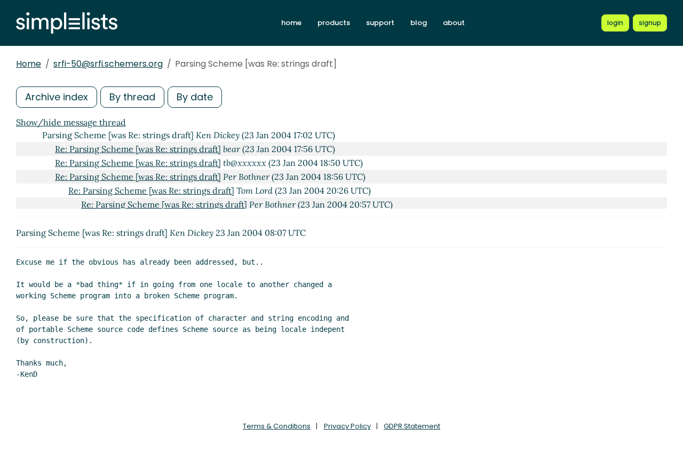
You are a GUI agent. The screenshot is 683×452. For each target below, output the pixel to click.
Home (28, 64)
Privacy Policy (347, 426)
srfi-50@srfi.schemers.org (108, 64)
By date (195, 97)
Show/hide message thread (71, 122)
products (333, 23)
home (291, 23)
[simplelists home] (66, 23)
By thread (132, 97)
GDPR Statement (412, 426)
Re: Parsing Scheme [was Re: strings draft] (138, 149)
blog (418, 23)
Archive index (56, 97)
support (380, 23)
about (454, 23)
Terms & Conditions (277, 426)
